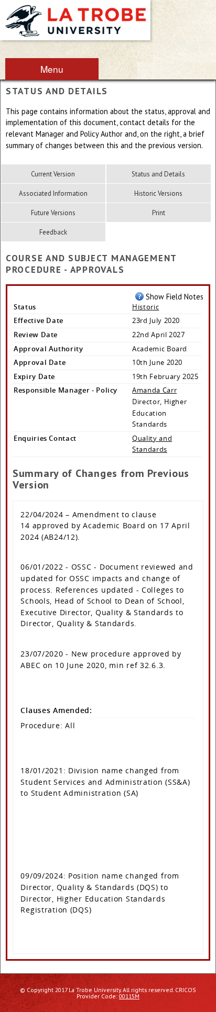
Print (158, 212)
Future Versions (53, 212)
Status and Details (158, 174)
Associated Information (53, 193)
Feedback (53, 232)
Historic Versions (158, 193)
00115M (129, 996)
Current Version (53, 174)
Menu (51, 68)
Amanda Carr (154, 390)
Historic (145, 307)
